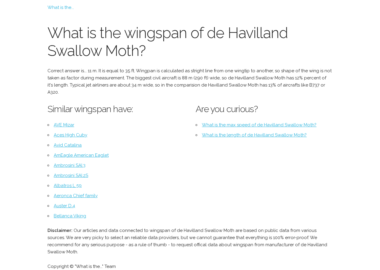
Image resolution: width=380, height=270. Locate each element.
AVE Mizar (64, 125)
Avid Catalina (68, 145)
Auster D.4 (64, 205)
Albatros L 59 (68, 185)
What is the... (61, 7)
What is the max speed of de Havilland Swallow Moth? (259, 125)
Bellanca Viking (70, 216)
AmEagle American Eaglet (81, 155)
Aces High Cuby (70, 135)
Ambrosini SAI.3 (70, 165)
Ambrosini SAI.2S (71, 175)
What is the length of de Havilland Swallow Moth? (254, 135)
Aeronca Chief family (76, 195)
